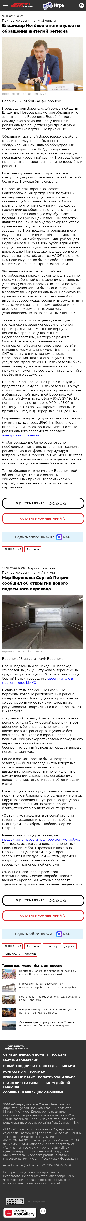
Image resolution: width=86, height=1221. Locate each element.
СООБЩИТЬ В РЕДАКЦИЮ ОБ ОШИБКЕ (33, 1092)
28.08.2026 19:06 (13, 568)
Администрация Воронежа (22, 651)
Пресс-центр (57, 1054)
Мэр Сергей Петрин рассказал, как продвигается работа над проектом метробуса (48, 985)
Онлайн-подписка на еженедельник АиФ (39, 1066)
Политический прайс (56, 1077)
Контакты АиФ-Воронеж (24, 1071)
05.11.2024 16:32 (12, 16)
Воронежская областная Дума (24, 94)
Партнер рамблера (37, 1201)
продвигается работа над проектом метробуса (41, 839)
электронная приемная (22, 435)
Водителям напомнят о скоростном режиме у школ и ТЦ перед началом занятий (47, 972)
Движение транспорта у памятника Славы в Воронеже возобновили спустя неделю (46, 1024)
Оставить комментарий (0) (43, 518)
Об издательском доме (23, 1054)
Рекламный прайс (19, 1077)
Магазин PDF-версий (20, 1060)
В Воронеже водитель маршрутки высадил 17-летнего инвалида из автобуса (48, 1011)
